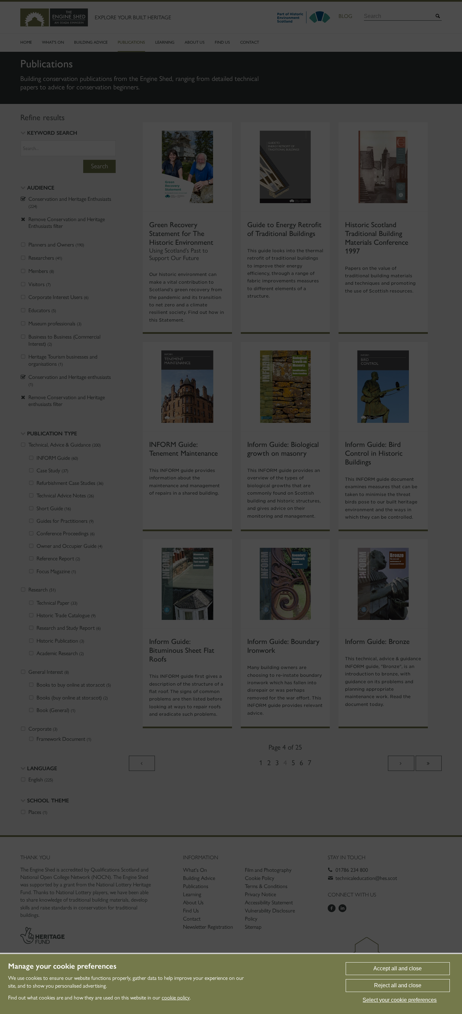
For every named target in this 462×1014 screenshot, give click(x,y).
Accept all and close (397, 968)
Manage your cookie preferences (62, 966)
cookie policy (176, 997)
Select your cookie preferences (400, 1000)
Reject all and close (397, 985)
